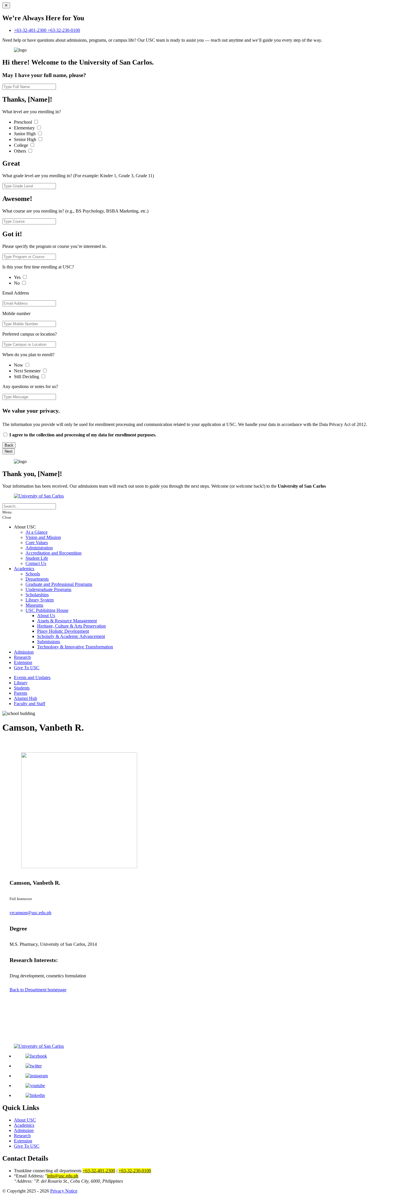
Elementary (25, 127)
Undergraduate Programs (48, 589)
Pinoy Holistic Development (63, 631)
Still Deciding (27, 376)
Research (22, 657)
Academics (24, 568)
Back (9, 445)
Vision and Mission (43, 537)
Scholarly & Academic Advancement (71, 636)
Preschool (23, 122)
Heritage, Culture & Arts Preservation (71, 625)
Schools (33, 573)
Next (8, 451)
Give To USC (26, 667)
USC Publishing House (47, 610)
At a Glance (37, 532)
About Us (46, 615)
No (17, 283)
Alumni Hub (25, 698)
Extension (23, 662)
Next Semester (27, 370)
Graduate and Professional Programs (59, 584)
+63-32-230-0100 (64, 30)
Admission (24, 652)
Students (22, 687)
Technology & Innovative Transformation (75, 646)
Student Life (37, 558)
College (21, 145)
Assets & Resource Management (67, 620)
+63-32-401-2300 (31, 30)
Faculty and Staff (29, 703)
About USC (25, 1120)
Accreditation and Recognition (53, 553)
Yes (18, 277)
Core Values (37, 542)
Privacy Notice (63, 1190)
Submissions (48, 641)
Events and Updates (32, 677)
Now (19, 365)
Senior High (25, 139)
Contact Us (36, 563)
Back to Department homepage (38, 989)
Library (21, 682)
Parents (20, 693)
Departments (37, 579)
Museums (34, 605)
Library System (40, 599)
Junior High (25, 133)
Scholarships (37, 594)
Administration (39, 547)
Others (20, 151)
